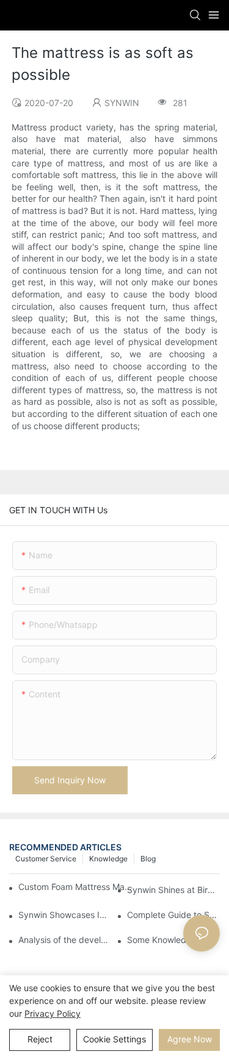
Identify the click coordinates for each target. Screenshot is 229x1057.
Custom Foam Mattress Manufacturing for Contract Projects (75, 886)
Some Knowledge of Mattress (173, 939)
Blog (148, 858)
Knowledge (108, 858)
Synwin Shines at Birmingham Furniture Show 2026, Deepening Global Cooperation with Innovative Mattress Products (173, 889)
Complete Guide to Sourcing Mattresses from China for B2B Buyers (173, 914)
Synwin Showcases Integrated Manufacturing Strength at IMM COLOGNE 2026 (64, 914)
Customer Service (45, 858)
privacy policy (52, 1013)
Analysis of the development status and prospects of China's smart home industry (64, 939)
